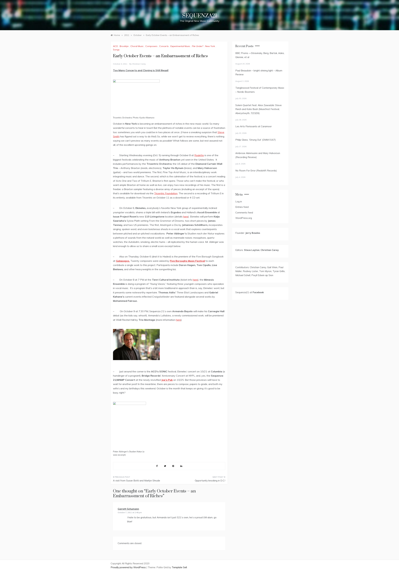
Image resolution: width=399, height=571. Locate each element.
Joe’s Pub (167, 379)
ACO (115, 46)
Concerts (164, 46)
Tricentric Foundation (166, 193)
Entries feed (242, 206)
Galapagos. (123, 260)
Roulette (199, 155)
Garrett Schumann (128, 508)
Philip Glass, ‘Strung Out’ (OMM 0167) (255, 139)
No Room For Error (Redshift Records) (256, 170)
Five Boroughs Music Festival (187, 260)
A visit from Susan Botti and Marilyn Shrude (136, 480)
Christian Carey (139, 64)
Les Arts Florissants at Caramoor (253, 126)
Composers (151, 46)
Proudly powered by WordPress (128, 567)
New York (210, 46)
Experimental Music (180, 46)
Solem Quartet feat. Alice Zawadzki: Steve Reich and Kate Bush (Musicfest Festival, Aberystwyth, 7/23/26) (258, 109)
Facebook (258, 292)
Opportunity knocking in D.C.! (210, 480)
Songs (116, 49)
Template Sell (179, 567)
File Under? (197, 46)
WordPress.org (243, 218)
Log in (238, 201)
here (185, 216)
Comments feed (244, 212)
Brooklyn (124, 46)
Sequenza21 (199, 15)
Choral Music (137, 46)
